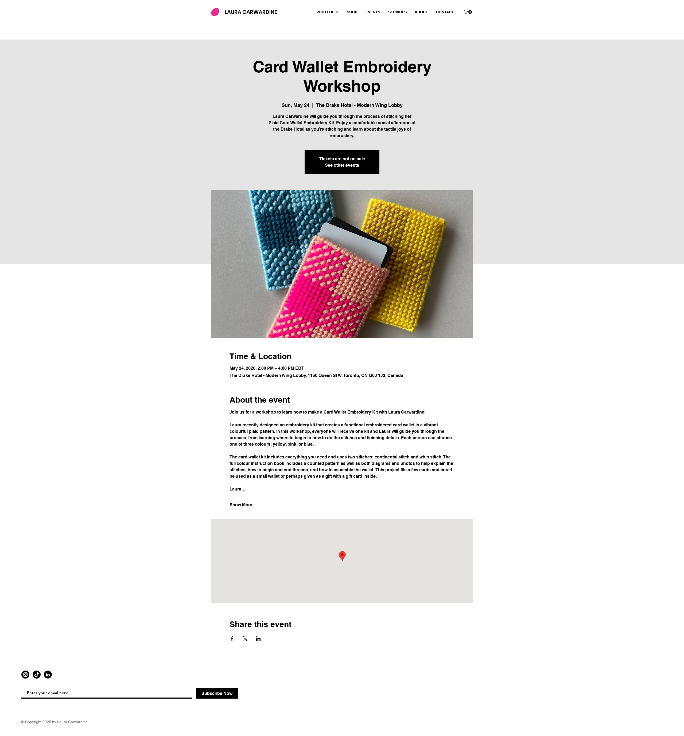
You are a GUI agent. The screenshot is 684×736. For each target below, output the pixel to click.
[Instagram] (25, 675)
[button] (468, 12)
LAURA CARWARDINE (251, 12)
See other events (342, 165)
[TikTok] (37, 675)
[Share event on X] (245, 638)
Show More (241, 504)
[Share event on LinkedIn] (258, 638)
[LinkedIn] (48, 675)
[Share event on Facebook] (232, 638)
